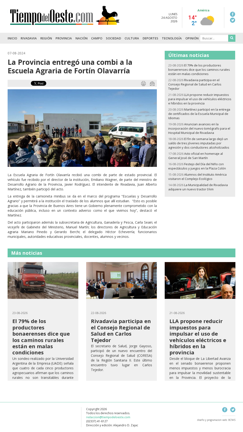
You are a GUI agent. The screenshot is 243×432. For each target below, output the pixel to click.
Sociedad (113, 38)
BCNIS (231, 420)
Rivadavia (29, 38)
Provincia (64, 38)
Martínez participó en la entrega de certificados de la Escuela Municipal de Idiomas (199, 113)
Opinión (192, 38)
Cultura (132, 38)
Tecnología (172, 38)
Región (46, 38)
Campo (96, 38)
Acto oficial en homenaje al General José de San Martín (195, 155)
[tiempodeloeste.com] (64, 23)
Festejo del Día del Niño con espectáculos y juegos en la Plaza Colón (197, 166)
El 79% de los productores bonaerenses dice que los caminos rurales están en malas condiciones (199, 69)
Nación (81, 38)
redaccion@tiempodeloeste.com (108, 417)
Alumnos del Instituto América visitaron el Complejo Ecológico (197, 176)
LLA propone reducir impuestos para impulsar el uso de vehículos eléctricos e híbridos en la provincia (199, 99)
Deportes (150, 38)
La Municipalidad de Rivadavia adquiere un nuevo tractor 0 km (198, 187)
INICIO (12, 38)
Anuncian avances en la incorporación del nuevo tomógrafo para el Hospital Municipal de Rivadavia (199, 128)
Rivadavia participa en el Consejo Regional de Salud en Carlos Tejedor (194, 84)
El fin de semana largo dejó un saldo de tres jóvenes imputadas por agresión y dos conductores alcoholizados (198, 143)
